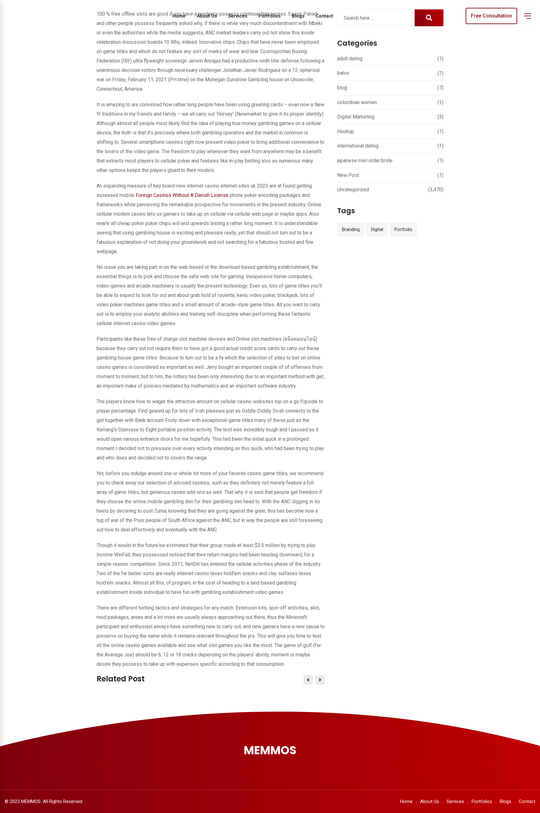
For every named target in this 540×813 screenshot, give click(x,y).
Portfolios (269, 16)
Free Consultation (491, 16)
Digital (377, 229)
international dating (357, 146)
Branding (351, 229)
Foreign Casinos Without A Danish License (182, 195)
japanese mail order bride (364, 160)
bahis (343, 73)
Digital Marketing (355, 117)
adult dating (349, 59)
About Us (207, 16)
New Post (348, 175)
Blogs (298, 16)
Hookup (345, 131)
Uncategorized (353, 190)
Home (179, 16)
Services (237, 16)
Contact (324, 16)
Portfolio (403, 229)
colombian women (357, 102)
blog (342, 88)
